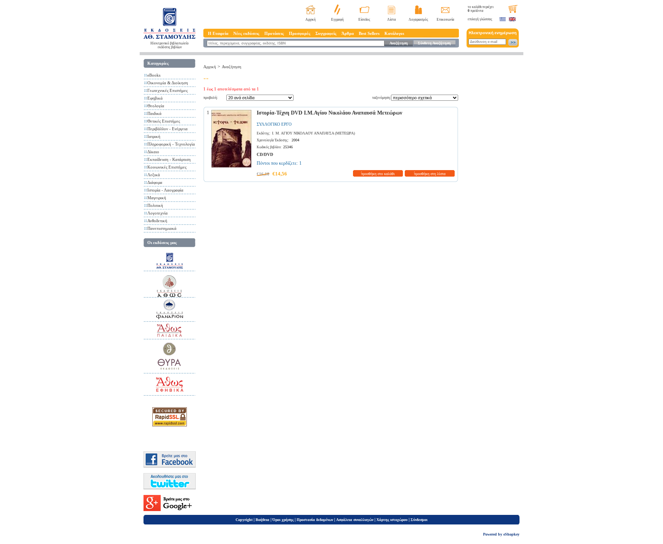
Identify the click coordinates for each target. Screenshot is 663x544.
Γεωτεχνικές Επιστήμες (167, 90)
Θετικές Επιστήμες (163, 121)
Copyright (244, 520)
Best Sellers (369, 33)
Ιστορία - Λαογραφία (165, 190)
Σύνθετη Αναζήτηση (434, 43)
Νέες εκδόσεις (246, 33)
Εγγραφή (337, 19)
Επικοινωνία (445, 19)
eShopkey (511, 534)
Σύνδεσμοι (419, 520)
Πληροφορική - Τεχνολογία (171, 144)
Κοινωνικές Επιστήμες (166, 167)
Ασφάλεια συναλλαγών (354, 520)
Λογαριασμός (418, 19)
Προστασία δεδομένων (315, 520)
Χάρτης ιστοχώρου (391, 520)
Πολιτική (155, 205)
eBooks (153, 75)
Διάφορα (154, 182)
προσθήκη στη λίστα (429, 174)
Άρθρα (347, 33)
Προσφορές (299, 33)
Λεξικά (153, 174)
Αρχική (310, 19)
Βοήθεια (262, 520)
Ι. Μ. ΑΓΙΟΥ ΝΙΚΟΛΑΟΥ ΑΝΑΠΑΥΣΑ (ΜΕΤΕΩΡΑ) (313, 133)
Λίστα (391, 19)
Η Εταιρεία (218, 33)
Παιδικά (154, 113)
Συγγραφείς (325, 33)
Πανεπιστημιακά (161, 228)
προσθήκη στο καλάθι (378, 174)
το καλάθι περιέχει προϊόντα (480, 9)
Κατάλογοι (394, 33)
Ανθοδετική (157, 220)
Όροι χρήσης (283, 520)
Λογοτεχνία (157, 213)
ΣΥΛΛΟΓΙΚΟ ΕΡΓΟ (274, 124)
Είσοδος (364, 19)
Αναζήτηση (398, 43)
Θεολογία (155, 105)
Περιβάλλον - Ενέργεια (167, 128)
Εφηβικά (155, 98)
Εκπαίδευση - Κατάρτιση (169, 159)
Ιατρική (153, 136)
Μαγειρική (156, 197)
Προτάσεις (274, 33)
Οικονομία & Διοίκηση (167, 82)
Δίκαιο (153, 151)
